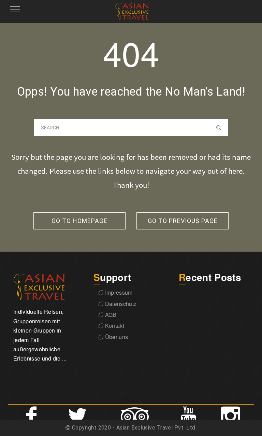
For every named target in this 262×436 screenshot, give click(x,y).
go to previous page (183, 220)
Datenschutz (119, 304)
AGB (109, 315)
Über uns (115, 337)
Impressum (117, 292)
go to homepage (79, 220)
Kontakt (113, 325)
